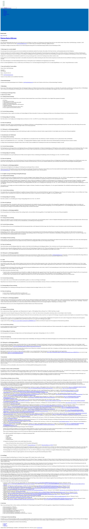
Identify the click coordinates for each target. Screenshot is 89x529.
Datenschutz (5, 525)
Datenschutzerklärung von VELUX (47, 445)
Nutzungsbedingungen (31, 445)
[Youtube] (3, 5)
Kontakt (4, 15)
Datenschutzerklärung (8, 38)
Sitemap (4, 524)
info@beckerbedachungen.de (22, 43)
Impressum (5, 523)
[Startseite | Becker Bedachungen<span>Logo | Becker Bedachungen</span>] (6, 8)
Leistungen (5, 11)
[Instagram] (3, 4)
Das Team (5, 13)
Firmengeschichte (6, 14)
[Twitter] (3, 1)
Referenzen (5, 12)
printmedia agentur (39, 527)
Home (2, 35)
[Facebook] (3, 3)
